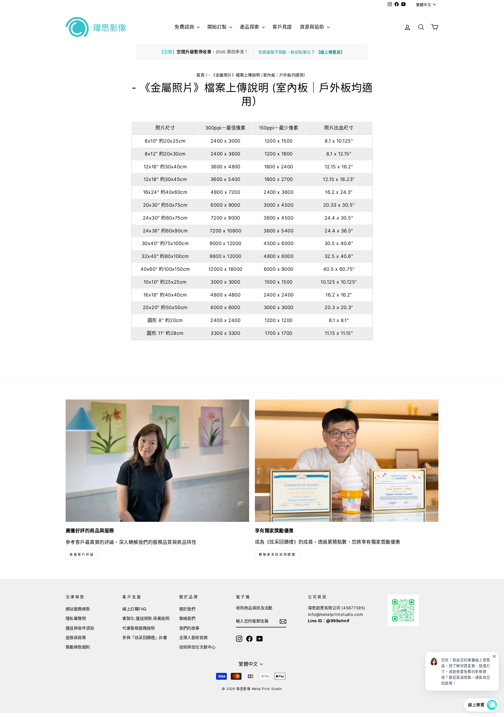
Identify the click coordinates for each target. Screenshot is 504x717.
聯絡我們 (187, 618)
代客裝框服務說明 (138, 628)
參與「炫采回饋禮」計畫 (144, 637)
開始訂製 (217, 27)
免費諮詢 (185, 27)
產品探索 (250, 27)
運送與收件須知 (80, 628)
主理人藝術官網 (193, 637)
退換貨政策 (76, 637)
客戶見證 (282, 27)
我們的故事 (189, 628)
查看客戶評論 (82, 555)
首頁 (200, 74)
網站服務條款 (78, 608)
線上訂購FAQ (134, 608)
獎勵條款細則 (78, 647)
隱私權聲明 (76, 618)
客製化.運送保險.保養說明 (145, 618)
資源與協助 (313, 27)
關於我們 (187, 608)
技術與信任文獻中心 (197, 647)
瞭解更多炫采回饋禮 (277, 555)
